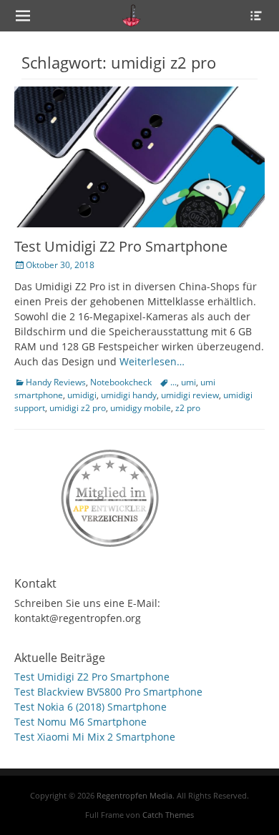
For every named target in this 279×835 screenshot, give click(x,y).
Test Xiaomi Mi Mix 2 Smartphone (94, 736)
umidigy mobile (140, 408)
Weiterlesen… (152, 361)
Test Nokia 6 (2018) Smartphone (90, 706)
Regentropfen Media (134, 795)
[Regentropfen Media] (131, 15)
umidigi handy (129, 395)
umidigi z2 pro (77, 408)
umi (188, 382)
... (173, 382)
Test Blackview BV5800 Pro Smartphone (108, 691)
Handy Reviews (56, 382)
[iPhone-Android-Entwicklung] (110, 495)
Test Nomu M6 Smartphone (80, 721)
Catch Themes (168, 814)
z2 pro (187, 408)
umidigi (82, 395)
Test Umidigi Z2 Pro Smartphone (120, 246)
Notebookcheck (121, 382)
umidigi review (190, 395)
